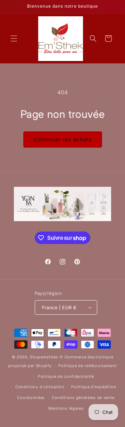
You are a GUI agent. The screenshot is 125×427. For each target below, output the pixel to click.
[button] (14, 38)
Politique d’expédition (93, 386)
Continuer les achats (63, 139)
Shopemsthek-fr (46, 357)
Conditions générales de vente (83, 397)
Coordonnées (31, 397)
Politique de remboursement (87, 365)
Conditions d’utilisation (40, 386)
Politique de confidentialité (66, 376)
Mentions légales (65, 408)
